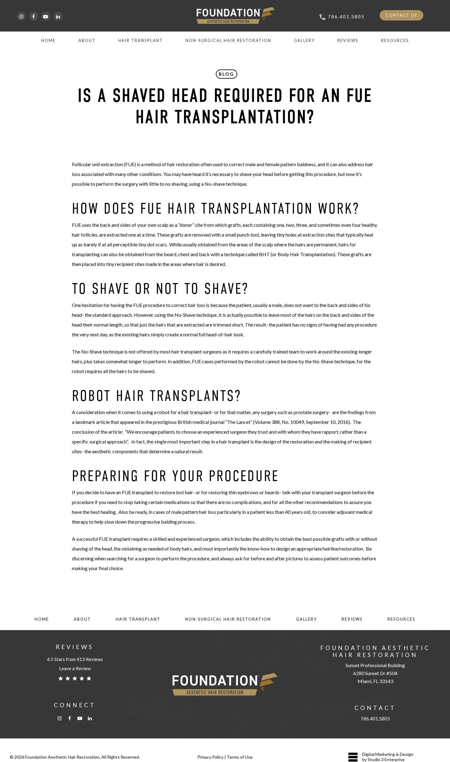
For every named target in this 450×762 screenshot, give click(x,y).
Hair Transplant (138, 619)
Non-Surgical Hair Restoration (228, 619)
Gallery (306, 619)
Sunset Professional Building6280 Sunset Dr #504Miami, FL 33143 (375, 673)
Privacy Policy (210, 757)
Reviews (352, 619)
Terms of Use (240, 757)
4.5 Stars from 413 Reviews (75, 659)
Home (42, 619)
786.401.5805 (375, 718)
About (82, 619)
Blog (226, 74)
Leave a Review (75, 668)
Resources (401, 619)
